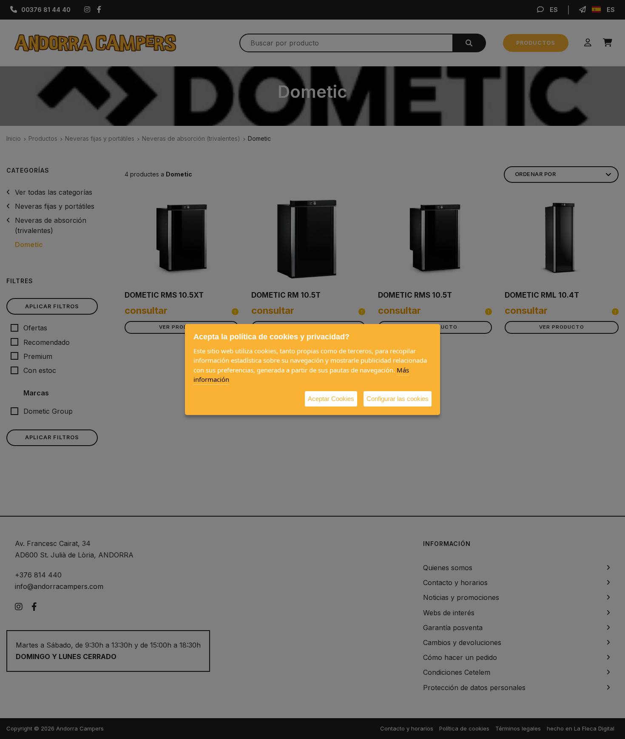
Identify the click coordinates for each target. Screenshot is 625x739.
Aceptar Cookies (331, 398)
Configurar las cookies (397, 398)
